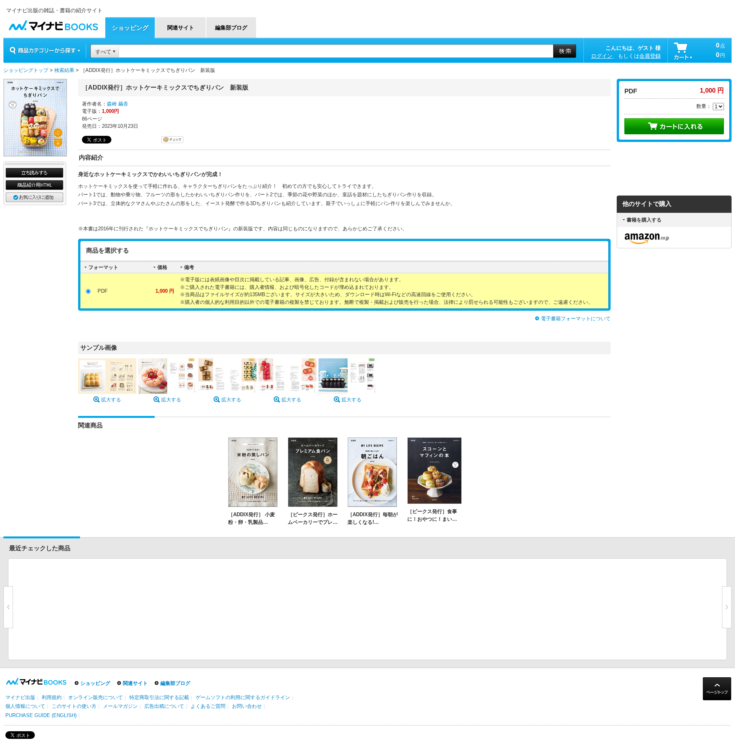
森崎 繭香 (117, 104)
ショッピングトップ (25, 70)
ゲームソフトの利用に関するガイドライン (243, 697)
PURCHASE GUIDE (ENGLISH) (41, 715)
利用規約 (52, 697)
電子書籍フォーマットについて (576, 318)
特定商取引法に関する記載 (159, 697)
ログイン (601, 56)
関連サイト (135, 683)
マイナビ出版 (20, 697)
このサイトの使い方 (74, 706)
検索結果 (64, 70)
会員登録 (650, 56)
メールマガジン (120, 706)
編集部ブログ (175, 683)
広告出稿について (164, 706)
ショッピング (95, 683)
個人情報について (25, 706)
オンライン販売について (95, 697)
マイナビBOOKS (53, 23)
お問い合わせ (247, 706)
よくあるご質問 (208, 706)
